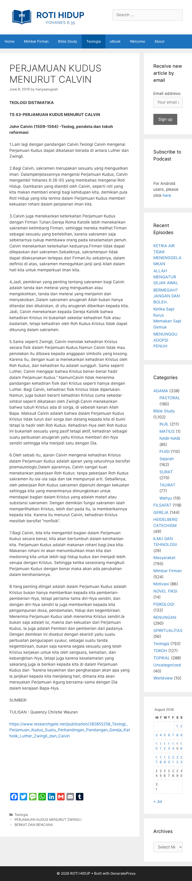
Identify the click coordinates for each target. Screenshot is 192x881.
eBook (115, 41)
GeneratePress (123, 873)
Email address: (167, 93)
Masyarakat (164, 557)
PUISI (164, 451)
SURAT (166, 472)
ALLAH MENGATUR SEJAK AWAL (165, 277)
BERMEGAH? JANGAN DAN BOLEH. (166, 296)
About (159, 41)
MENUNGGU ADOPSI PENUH (165, 340)
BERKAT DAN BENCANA (34, 825)
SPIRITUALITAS (167, 630)
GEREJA (161, 512)
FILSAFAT (162, 505)
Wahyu (165, 498)
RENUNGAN (164, 617)
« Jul (157, 801)
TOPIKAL (161, 658)
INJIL (164, 424)
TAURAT (167, 485)
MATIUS (167, 431)
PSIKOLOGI (163, 604)
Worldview (163, 678)
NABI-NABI (169, 438)
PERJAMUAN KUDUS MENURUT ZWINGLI (48, 819)
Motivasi (161, 584)
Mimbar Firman (36, 41)
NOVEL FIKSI (165, 591)
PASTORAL (169, 398)
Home (10, 41)
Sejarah (166, 458)
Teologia (93, 41)
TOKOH (160, 650)
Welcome (137, 41)
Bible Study (67, 41)
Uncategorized (167, 665)
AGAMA (160, 390)
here (167, 195)
